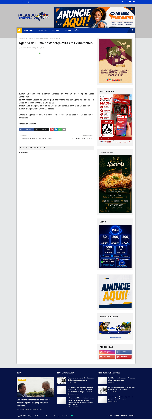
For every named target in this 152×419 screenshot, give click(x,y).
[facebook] (126, 1)
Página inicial (23, 38)
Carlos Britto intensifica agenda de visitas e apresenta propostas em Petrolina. (33, 403)
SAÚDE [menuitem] (76, 30)
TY (72, 416)
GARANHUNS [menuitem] (42, 30)
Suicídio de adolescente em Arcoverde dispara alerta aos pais (121, 379)
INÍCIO (110, 416)
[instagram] (122, 1)
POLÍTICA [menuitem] (67, 30)
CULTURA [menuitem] (55, 30)
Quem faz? (31, 2)
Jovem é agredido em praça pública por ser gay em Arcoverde (120, 398)
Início (18, 2)
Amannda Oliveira (25, 48)
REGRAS (124, 416)
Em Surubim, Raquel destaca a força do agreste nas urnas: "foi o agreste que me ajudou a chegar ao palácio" (80, 390)
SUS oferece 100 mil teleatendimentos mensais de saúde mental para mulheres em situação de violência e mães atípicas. (81, 401)
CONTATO (132, 416)
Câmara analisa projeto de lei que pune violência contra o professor (81, 379)
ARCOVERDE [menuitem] (28, 30)
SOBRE (116, 416)
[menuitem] (19, 30)
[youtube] (130, 1)
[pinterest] (134, 1)
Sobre (24, 2)
